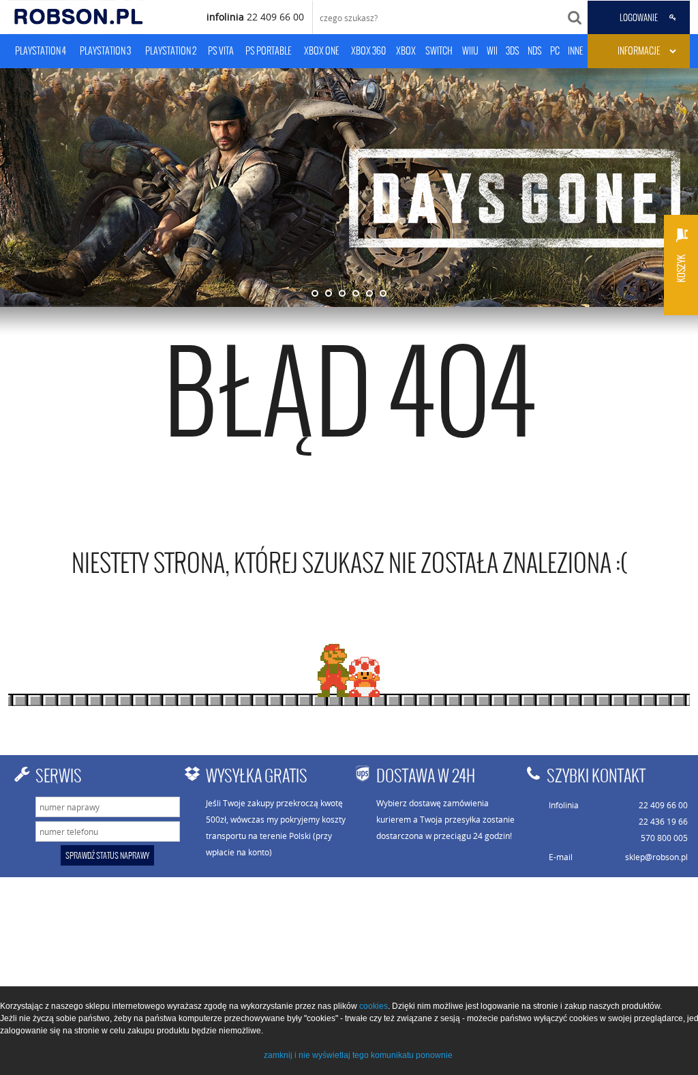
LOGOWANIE (639, 18)
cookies (373, 1006)
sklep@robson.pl (656, 856)
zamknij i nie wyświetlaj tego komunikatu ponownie (358, 1055)
